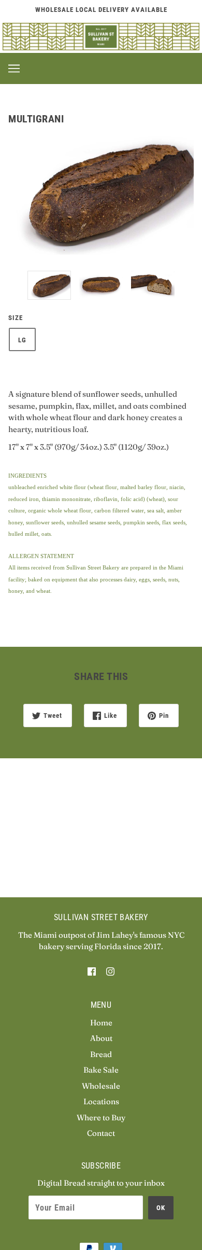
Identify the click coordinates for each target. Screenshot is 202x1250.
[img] (91, 971)
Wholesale (101, 1086)
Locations (101, 1101)
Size (15, 318)
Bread (101, 1054)
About (101, 1038)
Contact (101, 1133)
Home (101, 1022)
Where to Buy (101, 1117)
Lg (22, 340)
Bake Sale (101, 1070)
